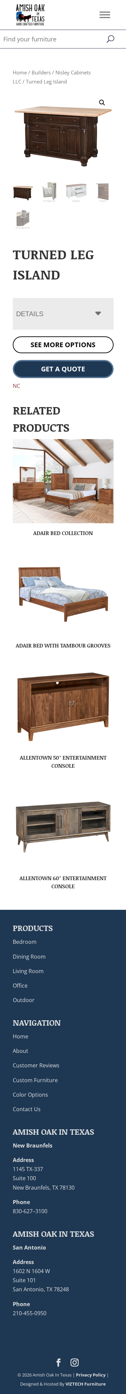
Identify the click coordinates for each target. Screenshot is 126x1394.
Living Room (28, 971)
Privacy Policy (91, 1375)
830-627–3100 (30, 1211)
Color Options (30, 1094)
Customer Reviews (36, 1065)
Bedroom (25, 941)
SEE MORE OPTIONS (63, 344)
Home (20, 72)
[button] (102, 103)
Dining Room (29, 956)
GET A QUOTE (63, 368)
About (20, 1051)
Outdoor (24, 1000)
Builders (41, 72)
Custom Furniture (35, 1080)
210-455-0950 (29, 1313)
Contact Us (27, 1109)
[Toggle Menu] (104, 14)
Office (20, 985)
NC (16, 386)
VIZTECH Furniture (86, 1384)
